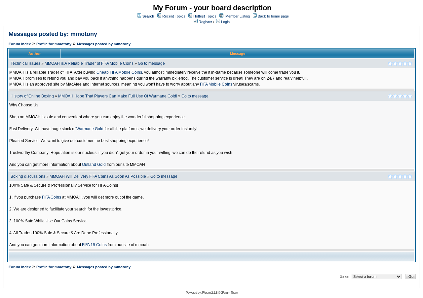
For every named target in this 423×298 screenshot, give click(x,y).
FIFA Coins (51, 197)
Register (205, 22)
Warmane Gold (89, 129)
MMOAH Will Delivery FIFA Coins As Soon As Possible (98, 176)
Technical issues (25, 63)
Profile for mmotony (53, 44)
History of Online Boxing (32, 96)
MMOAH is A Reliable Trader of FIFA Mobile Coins (89, 63)
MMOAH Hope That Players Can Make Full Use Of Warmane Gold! (117, 96)
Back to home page (273, 16)
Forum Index (20, 44)
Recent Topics (173, 16)
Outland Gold (94, 164)
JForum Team (229, 292)
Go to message (151, 63)
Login (225, 22)
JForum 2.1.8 (209, 292)
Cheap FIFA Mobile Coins (119, 72)
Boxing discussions (28, 176)
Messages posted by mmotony (104, 44)
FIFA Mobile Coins (216, 84)
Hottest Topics (204, 16)
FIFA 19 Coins (94, 244)
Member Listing (237, 16)
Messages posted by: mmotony (53, 34)
